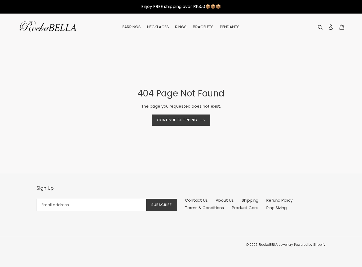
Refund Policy (279, 200)
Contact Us (196, 200)
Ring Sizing (276, 207)
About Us (225, 200)
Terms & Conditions (204, 207)
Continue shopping (177, 119)
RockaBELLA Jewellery (276, 244)
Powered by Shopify (309, 244)
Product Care (245, 207)
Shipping (250, 200)
